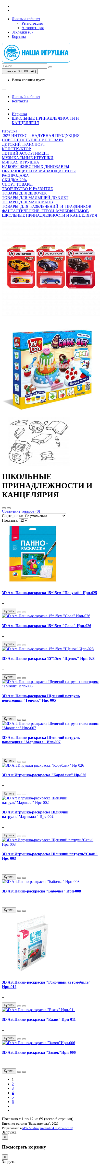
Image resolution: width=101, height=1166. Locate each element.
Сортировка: (12, 516)
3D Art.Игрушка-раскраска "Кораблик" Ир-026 (44, 775)
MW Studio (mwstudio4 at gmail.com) (47, 1128)
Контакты (20, 101)
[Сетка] (9, 508)
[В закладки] (19, 612)
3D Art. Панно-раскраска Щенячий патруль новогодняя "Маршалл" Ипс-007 (41, 739)
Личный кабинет (26, 19)
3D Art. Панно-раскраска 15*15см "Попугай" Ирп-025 (49, 593)
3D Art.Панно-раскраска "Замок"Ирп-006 (39, 1052)
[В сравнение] (24, 612)
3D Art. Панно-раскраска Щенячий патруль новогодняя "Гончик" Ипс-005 (41, 698)
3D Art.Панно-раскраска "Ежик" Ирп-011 (39, 1019)
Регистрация (32, 23)
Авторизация (33, 28)
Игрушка (19, 114)
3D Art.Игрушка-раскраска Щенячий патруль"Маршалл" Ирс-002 (35, 814)
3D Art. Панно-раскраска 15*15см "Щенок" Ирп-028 (48, 658)
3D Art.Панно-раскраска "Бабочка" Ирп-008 (41, 891)
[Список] (4, 508)
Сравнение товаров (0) (21, 511)
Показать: (10, 520)
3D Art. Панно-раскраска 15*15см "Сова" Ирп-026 (46, 626)
